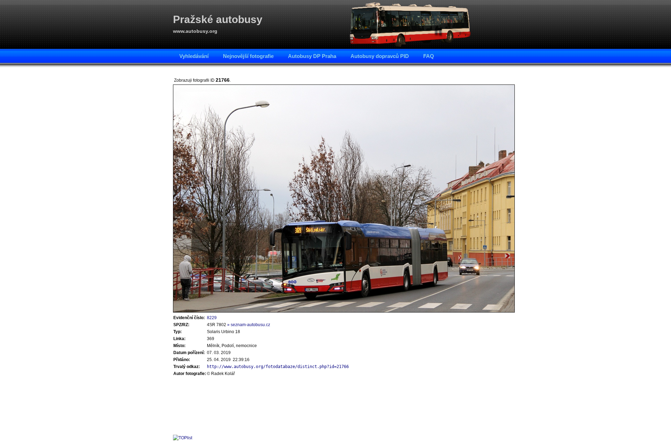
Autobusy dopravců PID (380, 56)
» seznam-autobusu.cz (248, 324)
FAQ (428, 56)
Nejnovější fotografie (248, 56)
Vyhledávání (194, 56)
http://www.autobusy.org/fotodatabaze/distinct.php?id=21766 (278, 366)
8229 (212, 317)
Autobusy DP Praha (312, 56)
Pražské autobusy (217, 19)
